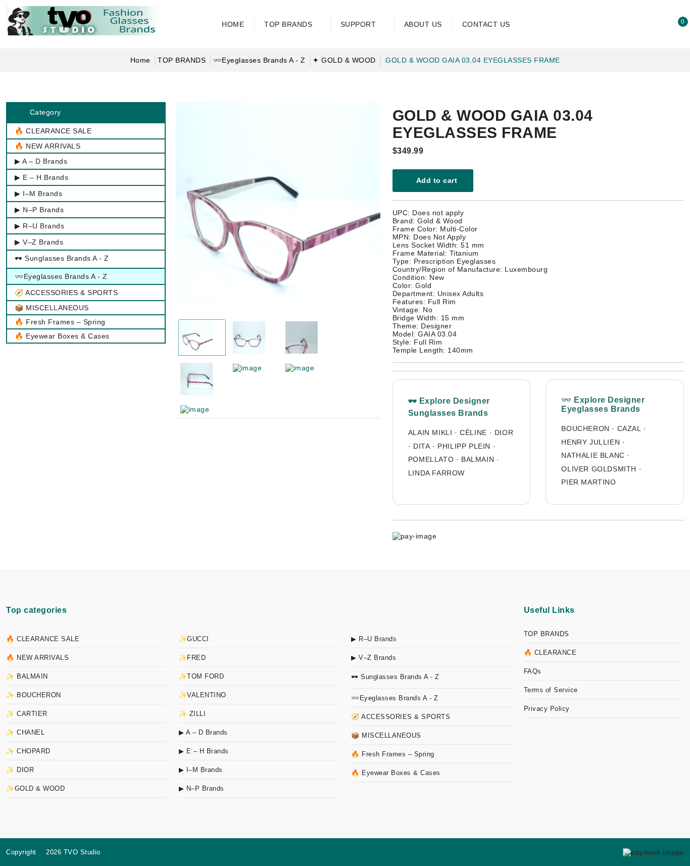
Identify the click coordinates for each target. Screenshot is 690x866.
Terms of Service (551, 690)
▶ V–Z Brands (373, 657)
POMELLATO (431, 459)
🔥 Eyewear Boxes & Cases (395, 773)
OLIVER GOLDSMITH (598, 469)
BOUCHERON (585, 428)
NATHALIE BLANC (592, 455)
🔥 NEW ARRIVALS (37, 657)
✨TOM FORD (201, 676)
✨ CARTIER (26, 713)
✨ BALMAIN (27, 676)
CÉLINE (473, 432)
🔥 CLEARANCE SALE (42, 639)
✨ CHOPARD (28, 751)
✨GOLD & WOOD (35, 788)
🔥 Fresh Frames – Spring (392, 754)
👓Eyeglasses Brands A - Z (259, 60)
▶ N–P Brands (201, 788)
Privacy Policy (547, 708)
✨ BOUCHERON (33, 695)
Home (140, 60)
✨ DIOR (20, 770)
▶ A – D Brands (203, 732)
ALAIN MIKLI (430, 432)
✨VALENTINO (202, 695)
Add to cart (435, 180)
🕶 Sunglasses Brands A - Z (395, 677)
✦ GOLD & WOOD (344, 60)
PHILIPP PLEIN (463, 446)
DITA (421, 446)
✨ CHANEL (25, 732)
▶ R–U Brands (374, 639)
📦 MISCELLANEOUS (386, 735)
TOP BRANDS (182, 60)
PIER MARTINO (588, 482)
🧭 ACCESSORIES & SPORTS (400, 716)
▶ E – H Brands (204, 751)
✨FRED (192, 657)
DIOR (504, 432)
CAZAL (629, 428)
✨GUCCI (194, 639)
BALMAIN (477, 459)
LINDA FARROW (436, 473)
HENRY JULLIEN (590, 442)
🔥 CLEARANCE (550, 652)
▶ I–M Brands (201, 770)
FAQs (532, 671)
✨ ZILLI (192, 713)
